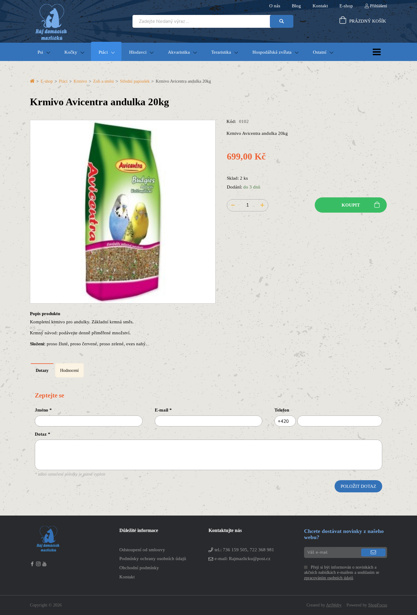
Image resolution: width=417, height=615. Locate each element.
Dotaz (42, 434)
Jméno (43, 409)
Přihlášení (378, 6)
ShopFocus (377, 605)
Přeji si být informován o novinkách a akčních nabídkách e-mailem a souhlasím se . (341, 573)
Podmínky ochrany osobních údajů (152, 558)
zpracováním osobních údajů (328, 578)
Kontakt (127, 576)
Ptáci (103, 52)
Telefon (281, 409)
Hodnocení (69, 370)
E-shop (47, 81)
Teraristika (221, 52)
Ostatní (319, 52)
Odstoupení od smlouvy (142, 549)
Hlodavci (138, 52)
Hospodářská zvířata (272, 52)
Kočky (70, 52)
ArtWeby (334, 605)
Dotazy (42, 370)
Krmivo (80, 81)
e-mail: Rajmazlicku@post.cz (242, 558)
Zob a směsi (103, 81)
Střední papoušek (135, 81)
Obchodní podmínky (139, 567)
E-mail (163, 409)
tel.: (244, 549)
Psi (40, 52)
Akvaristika (179, 52)
